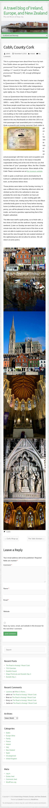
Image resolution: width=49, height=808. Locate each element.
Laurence (9, 692)
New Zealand (10, 750)
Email (6, 600)
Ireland (32, 54)
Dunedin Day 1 (11, 677)
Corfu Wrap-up (11, 539)
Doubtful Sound (11, 671)
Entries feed (10, 776)
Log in (8, 773)
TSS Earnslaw (11, 668)
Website (6, 611)
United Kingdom (11, 759)
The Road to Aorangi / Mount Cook (18, 665)
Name (6, 588)
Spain (8, 753)
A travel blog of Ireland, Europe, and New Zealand (25, 10)
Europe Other (10, 736)
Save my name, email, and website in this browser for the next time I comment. (23, 627)
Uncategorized (11, 756)
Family (8, 738)
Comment (7, 565)
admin (8, 54)
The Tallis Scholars (36, 539)
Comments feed (11, 779)
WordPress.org (11, 782)
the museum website (34, 171)
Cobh (8, 531)
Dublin (8, 733)
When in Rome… (21, 692)
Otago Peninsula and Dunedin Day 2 (18, 674)
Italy (7, 747)
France (8, 741)
